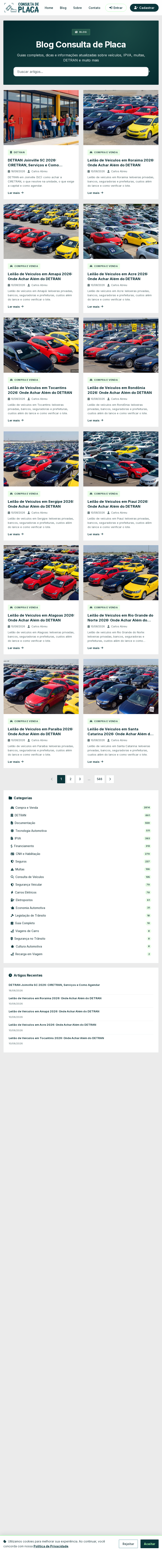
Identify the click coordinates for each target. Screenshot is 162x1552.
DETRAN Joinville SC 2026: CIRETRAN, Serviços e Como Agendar (33, 165)
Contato (94, 8)
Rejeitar (128, 1544)
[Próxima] (110, 779)
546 (99, 779)
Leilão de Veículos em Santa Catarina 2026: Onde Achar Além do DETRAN (120, 734)
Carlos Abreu (39, 171)
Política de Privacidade (51, 1546)
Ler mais (14, 193)
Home (49, 8)
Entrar (118, 8)
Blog (63, 8)
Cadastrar (146, 8)
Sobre (77, 8)
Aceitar (149, 1544)
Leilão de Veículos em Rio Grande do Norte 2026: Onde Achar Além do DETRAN (120, 620)
